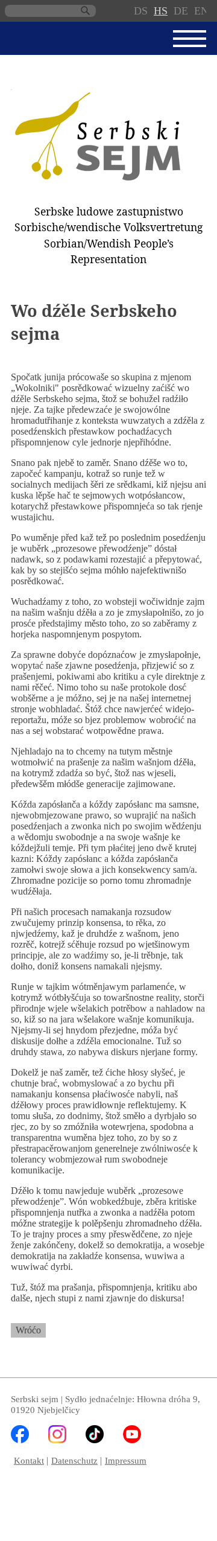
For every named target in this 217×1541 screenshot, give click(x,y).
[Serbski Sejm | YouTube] (132, 1440)
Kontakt (29, 1460)
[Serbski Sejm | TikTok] (95, 1440)
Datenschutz (74, 1460)
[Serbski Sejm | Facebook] (20, 1440)
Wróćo (28, 1330)
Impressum (125, 1460)
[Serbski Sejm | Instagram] (57, 1440)
